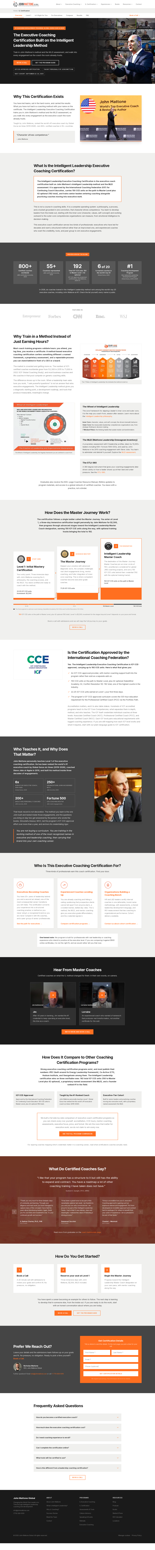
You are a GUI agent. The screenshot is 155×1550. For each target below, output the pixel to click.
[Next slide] (140, 1212)
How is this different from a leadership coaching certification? (62, 1468)
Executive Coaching (72, 4)
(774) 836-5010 (18, 1513)
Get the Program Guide (45, 63)
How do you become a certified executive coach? (56, 1417)
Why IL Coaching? (52, 1509)
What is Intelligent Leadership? (57, 1506)
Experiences (105, 4)
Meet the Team (51, 1517)
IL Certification (90, 4)
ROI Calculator (118, 1517)
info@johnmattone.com (21, 1510)
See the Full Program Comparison (77, 1134)
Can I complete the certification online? (52, 1448)
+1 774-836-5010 (58, 1374)
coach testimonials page (91, 1232)
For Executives (56, 15)
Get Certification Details (111, 1374)
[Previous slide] (14, 1212)
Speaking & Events (86, 1517)
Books (117, 4)
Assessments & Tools (87, 1509)
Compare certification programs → (75, 924)
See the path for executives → (29, 924)
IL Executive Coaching (87, 1502)
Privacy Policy (137, 1535)
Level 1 (28, 15)
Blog (114, 1502)
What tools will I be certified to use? (51, 1458)
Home (15, 11)
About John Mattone (53, 1502)
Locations (116, 1521)
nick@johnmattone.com (39, 1374)
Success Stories (52, 1513)
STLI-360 (101, 472)
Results (79, 15)
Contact (139, 4)
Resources (127, 4)
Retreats (82, 1521)
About (58, 4)
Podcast (115, 1506)
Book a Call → (135, 15)
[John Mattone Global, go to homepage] (26, 4)
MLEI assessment (128, 452)
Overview (18, 15)
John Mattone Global (24, 1498)
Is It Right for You (41, 15)
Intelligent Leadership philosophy (99, 416)
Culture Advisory (85, 1513)
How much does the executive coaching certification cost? (60, 1427)
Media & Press (118, 1513)
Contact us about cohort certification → (121, 924)
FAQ (87, 15)
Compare (69, 15)
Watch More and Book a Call (77, 1032)
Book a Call (22, 63)
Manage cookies (124, 1535)
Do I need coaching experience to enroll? (53, 1438)
